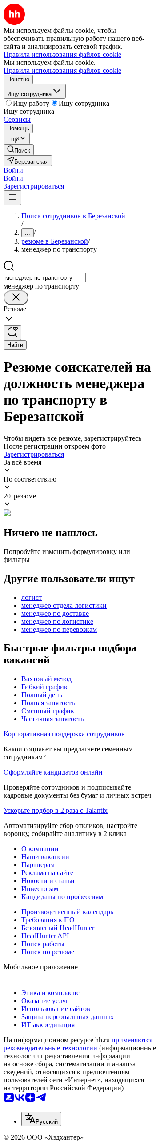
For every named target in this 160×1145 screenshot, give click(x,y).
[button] (13, 170)
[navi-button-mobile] (12, 197)
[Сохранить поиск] (12, 332)
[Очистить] (16, 297)
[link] (19, 149)
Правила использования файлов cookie (62, 70)
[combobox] (45, 277)
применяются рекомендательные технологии (78, 1044)
